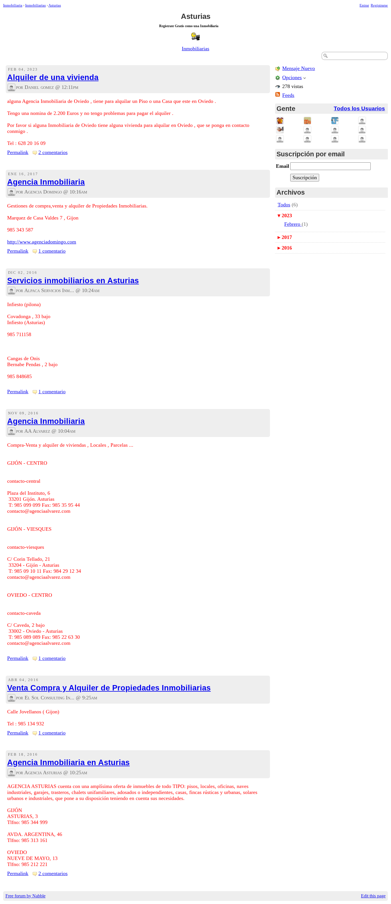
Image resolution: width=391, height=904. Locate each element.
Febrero (293, 224)
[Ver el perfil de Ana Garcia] (307, 139)
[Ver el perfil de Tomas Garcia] (335, 130)
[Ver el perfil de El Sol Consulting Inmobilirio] (11, 698)
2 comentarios (53, 152)
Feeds (288, 95)
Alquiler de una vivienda (52, 77)
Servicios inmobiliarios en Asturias (73, 280)
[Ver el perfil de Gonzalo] (362, 139)
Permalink (17, 152)
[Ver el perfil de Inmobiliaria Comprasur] (307, 120)
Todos (284, 204)
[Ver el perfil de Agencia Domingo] (11, 192)
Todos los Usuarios (359, 108)
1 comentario (52, 251)
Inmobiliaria (12, 5)
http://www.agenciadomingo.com (41, 242)
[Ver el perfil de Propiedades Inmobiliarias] (280, 120)
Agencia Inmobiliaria (46, 182)
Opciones (292, 77)
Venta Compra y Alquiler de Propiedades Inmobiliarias (109, 688)
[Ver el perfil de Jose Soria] (335, 139)
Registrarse (379, 5)
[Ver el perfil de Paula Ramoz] (280, 139)
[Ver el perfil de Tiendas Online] (335, 120)
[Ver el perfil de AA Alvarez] (11, 431)
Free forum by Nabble (25, 896)
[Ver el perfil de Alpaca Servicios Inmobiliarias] (11, 291)
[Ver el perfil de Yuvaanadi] (307, 130)
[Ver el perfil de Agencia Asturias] (11, 772)
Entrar (364, 5)
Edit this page (373, 896)
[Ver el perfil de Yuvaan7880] (362, 120)
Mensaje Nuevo (298, 68)
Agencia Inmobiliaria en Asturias (68, 762)
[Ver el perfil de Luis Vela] (362, 130)
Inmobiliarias (35, 5)
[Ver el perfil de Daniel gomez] (11, 87)
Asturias (54, 5)
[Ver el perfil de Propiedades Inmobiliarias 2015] (280, 130)
